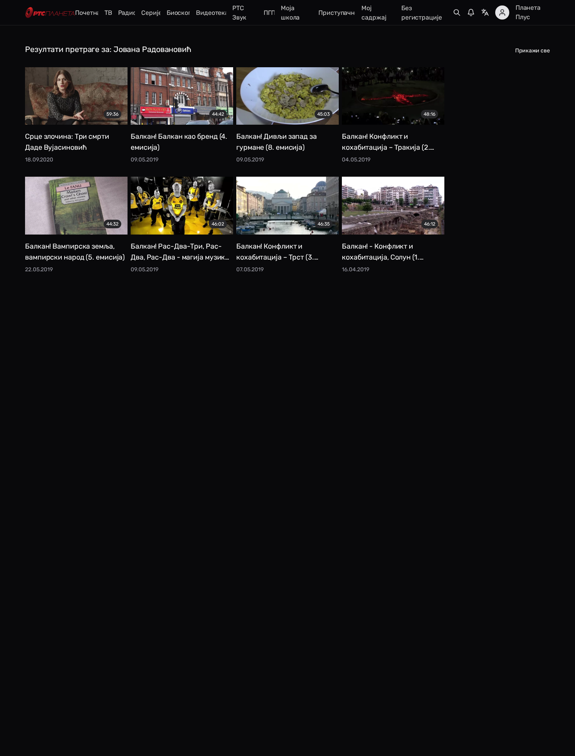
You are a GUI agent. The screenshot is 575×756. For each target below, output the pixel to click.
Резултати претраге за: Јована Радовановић (108, 49)
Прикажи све (532, 50)
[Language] (485, 12)
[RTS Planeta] (50, 12)
